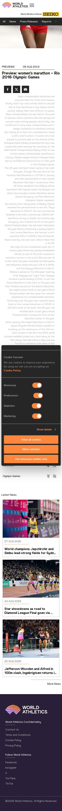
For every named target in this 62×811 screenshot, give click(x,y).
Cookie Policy (12, 370)
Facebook (11, 762)
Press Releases (29, 21)
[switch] (38, 395)
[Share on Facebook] (7, 89)
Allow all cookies (31, 439)
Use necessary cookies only (31, 459)
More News (54, 683)
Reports (46, 21)
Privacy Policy (13, 745)
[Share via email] (25, 89)
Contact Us (12, 729)
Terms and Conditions (18, 734)
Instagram (10, 767)
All (4, 21)
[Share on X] (16, 89)
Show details (44, 429)
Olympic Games (11, 476)
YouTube (10, 778)
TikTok (9, 783)
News (12, 21)
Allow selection (31, 449)
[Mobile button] (31, 5)
